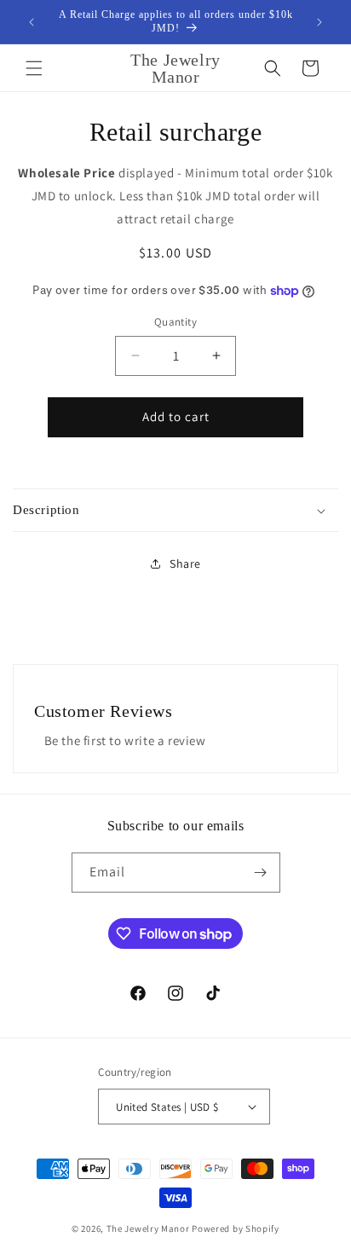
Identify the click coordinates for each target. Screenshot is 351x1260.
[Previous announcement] (31, 22)
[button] (34, 68)
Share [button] (185, 563)
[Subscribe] (260, 873)
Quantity (175, 322)
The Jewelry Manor (148, 1228)
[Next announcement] (319, 22)
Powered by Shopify (235, 1228)
